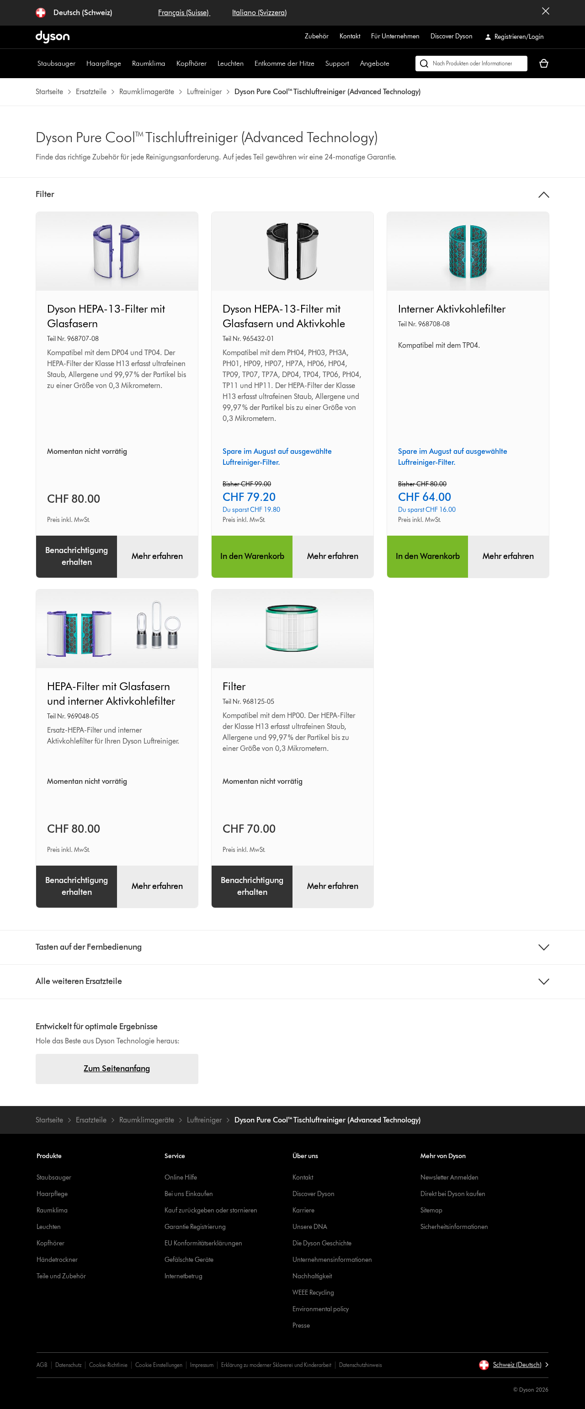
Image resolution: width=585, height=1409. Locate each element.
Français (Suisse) (184, 12)
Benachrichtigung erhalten (76, 556)
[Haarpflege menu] (125, 63)
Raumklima (148, 63)
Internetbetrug (183, 1276)
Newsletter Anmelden (449, 1177)
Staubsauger (56, 63)
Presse (301, 1325)
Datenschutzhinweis (360, 1364)
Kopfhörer (191, 63)
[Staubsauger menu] (80, 63)
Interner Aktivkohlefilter (451, 308)
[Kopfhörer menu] (211, 63)
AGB (42, 1364)
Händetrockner (57, 1260)
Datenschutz (68, 1364)
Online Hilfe (181, 1177)
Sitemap (431, 1210)
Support (337, 63)
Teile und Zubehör (61, 1276)
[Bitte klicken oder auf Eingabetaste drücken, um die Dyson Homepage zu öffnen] (52, 37)
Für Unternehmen (395, 36)
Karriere (303, 1210)
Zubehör (317, 36)
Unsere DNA (309, 1227)
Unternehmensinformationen (332, 1260)
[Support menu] (353, 63)
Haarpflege (103, 63)
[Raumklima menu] (170, 63)
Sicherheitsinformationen (454, 1227)
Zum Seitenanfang (117, 1068)
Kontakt (350, 36)
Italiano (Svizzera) (259, 12)
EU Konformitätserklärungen (203, 1243)
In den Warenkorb (252, 556)
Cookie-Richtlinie (108, 1364)
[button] (513, 1365)
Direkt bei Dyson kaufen (452, 1194)
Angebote (374, 63)
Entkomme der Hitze (284, 63)
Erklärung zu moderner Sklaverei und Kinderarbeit (276, 1364)
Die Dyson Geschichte (321, 1243)
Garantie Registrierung (195, 1227)
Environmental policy (320, 1309)
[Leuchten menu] (248, 63)
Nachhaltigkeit (312, 1276)
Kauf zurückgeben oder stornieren (211, 1210)
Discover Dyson (452, 36)
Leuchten (231, 63)
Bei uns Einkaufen (189, 1194)
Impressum (201, 1364)
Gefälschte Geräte (189, 1260)
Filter (234, 686)
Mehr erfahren (157, 556)
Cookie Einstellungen (158, 1364)
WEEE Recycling (313, 1293)
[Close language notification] (545, 12)
